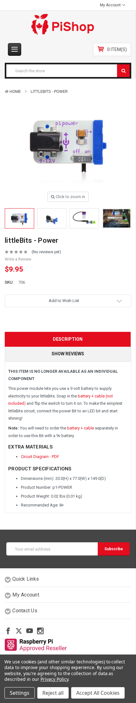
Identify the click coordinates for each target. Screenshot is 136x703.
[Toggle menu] (14, 49)
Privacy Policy (54, 679)
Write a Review (18, 259)
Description (68, 339)
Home (15, 91)
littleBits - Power (49, 91)
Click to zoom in (70, 196)
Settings (19, 692)
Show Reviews (68, 353)
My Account (111, 5)
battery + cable (80, 428)
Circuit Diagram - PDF (40, 456)
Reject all (53, 692)
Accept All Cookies (98, 692)
